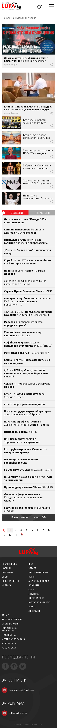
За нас (5, 615)
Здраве (32, 568)
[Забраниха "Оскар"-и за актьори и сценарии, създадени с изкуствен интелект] (11, 168)
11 (15, 534)
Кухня (31, 576)
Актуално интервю (39, 602)
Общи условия (10, 623)
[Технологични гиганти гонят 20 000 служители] (11, 183)
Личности (34, 611)
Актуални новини (38, 581)
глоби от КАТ (9, 635)
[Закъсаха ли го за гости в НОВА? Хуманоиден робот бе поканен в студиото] (11, 153)
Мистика (33, 594)
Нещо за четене (10, 581)
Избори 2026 (9, 647)
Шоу (30, 564)
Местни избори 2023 (13, 639)
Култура (6, 585)
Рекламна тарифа (12, 619)
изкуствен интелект (24, 17)
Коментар (34, 585)
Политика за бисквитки (9, 629)
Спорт (5, 576)
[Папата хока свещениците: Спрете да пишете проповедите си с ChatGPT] (11, 198)
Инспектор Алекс (38, 572)
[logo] (11, 6)
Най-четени (42, 212)
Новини (6, 568)
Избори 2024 (9, 643)
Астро (31, 606)
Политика (7, 572)
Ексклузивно (9, 564)
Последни (16, 212)
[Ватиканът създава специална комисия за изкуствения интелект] (11, 137)
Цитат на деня (36, 598)
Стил (31, 589)
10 (10, 534)
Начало (6, 17)
